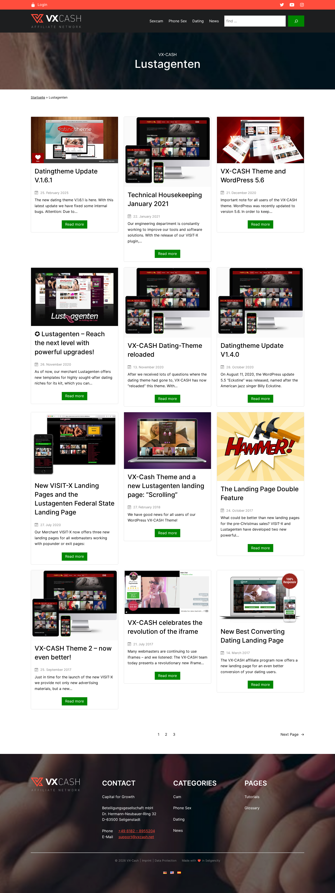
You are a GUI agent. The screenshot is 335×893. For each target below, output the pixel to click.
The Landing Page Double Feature (260, 493)
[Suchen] (296, 21)
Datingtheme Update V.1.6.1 (66, 175)
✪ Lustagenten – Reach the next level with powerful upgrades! (70, 343)
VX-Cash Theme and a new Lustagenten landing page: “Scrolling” (166, 486)
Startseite (38, 97)
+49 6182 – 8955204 (136, 831)
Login (42, 4)
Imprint (147, 860)
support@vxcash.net (136, 836)
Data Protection (165, 860)
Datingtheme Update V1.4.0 (252, 350)
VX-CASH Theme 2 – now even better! (73, 652)
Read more (76, 225)
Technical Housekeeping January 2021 (165, 199)
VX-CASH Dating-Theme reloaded (165, 350)
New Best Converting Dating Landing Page (253, 636)
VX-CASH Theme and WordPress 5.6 (253, 175)
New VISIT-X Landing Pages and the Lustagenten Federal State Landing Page (74, 499)
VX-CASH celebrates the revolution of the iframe (165, 627)
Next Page (292, 734)
